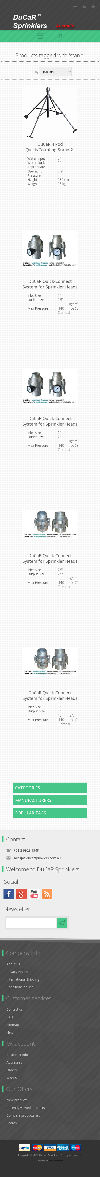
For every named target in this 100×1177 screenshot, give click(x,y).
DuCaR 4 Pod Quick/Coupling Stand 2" (50, 146)
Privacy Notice (17, 971)
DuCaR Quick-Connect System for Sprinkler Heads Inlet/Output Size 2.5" (50, 561)
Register (75, 6)
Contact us (15, 1009)
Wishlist (12, 1077)
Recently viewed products (26, 1107)
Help (10, 1032)
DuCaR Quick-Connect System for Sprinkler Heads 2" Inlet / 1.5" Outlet (50, 286)
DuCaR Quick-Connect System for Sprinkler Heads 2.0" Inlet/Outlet (50, 424)
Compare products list (23, 1115)
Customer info (17, 1054)
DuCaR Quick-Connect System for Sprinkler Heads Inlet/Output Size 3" (50, 698)
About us (13, 964)
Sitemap (13, 1024)
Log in (84, 6)
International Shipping (23, 979)
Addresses (14, 1062)
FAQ (10, 1017)
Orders (12, 1070)
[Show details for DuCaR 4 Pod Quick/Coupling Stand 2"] (50, 113)
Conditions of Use (20, 987)
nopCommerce (56, 1160)
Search (12, 1123)
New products (17, 1100)
